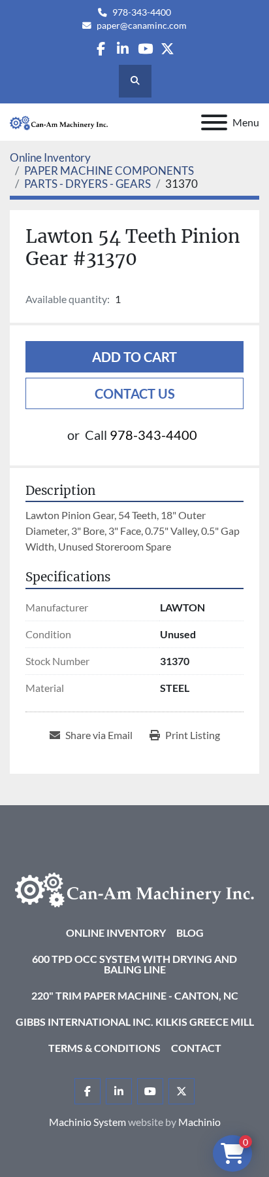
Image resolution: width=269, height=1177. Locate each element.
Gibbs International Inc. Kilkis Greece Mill (135, 1021)
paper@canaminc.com (142, 25)
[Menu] (214, 122)
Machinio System (87, 1121)
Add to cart (134, 357)
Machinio (199, 1121)
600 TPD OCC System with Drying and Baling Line (134, 963)
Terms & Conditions (104, 1047)
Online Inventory (116, 932)
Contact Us (135, 393)
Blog (190, 932)
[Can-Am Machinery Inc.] (134, 888)
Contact (196, 1047)
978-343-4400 (141, 12)
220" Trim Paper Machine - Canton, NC (134, 995)
